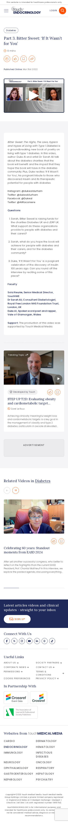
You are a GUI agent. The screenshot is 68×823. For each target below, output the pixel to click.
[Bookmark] (23, 59)
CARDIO (9, 741)
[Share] (7, 59)
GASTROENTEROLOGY (18, 774)
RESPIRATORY (45, 768)
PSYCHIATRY (44, 779)
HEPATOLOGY (45, 774)
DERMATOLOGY (46, 741)
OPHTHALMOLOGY (16, 768)
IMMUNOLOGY (13, 752)
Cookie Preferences (17, 678)
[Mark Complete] (15, 59)
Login (53, 10)
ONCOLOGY (44, 762)
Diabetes (11, 30)
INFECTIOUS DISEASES (44, 754)
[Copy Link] (32, 59)
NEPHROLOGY (13, 779)
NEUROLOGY (12, 762)
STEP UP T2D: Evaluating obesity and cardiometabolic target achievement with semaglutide (32, 403)
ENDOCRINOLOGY (16, 747)
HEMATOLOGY (45, 747)
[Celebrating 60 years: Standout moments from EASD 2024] (34, 516)
